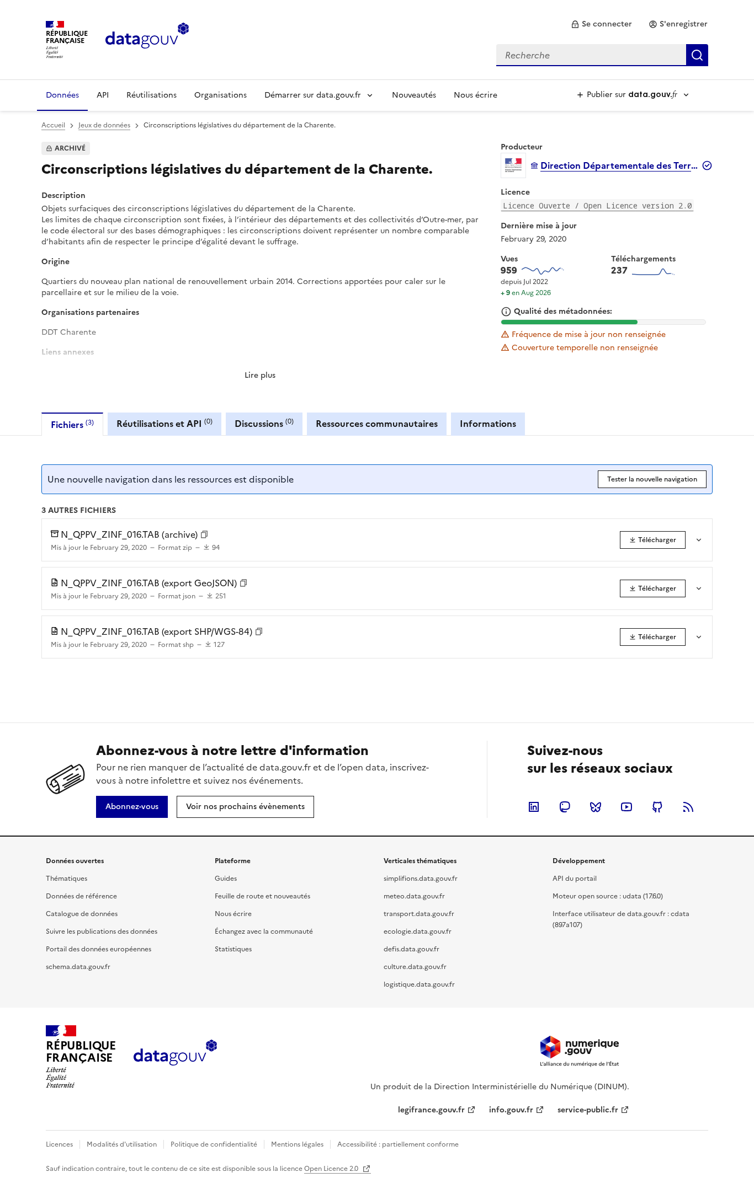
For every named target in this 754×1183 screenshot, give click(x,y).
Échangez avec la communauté (264, 931)
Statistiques (233, 949)
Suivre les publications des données (101, 931)
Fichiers (72, 424)
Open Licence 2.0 (332, 1169)
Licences (59, 1144)
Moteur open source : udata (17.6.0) (608, 896)
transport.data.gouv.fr (419, 914)
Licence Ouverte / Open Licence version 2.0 (597, 205)
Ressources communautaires (377, 423)
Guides (226, 879)
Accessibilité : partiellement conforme (398, 1144)
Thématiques (66, 879)
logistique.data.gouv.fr (419, 984)
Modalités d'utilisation (122, 1144)
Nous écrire (475, 95)
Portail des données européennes (98, 949)
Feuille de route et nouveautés (262, 896)
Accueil (53, 125)
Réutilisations (151, 95)
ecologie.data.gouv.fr (418, 931)
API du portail (575, 879)
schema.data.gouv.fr (78, 967)
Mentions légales (297, 1144)
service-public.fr (587, 1110)
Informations (488, 423)
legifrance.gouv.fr (431, 1110)
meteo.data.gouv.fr (414, 896)
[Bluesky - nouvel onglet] (596, 807)
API (103, 95)
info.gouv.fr (511, 1110)
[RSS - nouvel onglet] (688, 807)
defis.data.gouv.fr (411, 949)
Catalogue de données (82, 914)
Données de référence (81, 896)
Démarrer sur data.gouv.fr (312, 95)
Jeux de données (104, 125)
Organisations (220, 95)
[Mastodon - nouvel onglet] (565, 807)
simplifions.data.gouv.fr (421, 879)
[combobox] (602, 55)
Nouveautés (414, 95)
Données (62, 95)
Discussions (264, 423)
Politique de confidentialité (214, 1144)
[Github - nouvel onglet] (657, 807)
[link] (601, 24)
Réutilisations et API (164, 423)
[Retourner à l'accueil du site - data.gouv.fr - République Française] (175, 1056)
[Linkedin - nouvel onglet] (534, 807)
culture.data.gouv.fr (415, 967)
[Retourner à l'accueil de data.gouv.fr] (147, 38)
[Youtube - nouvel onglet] (626, 807)
